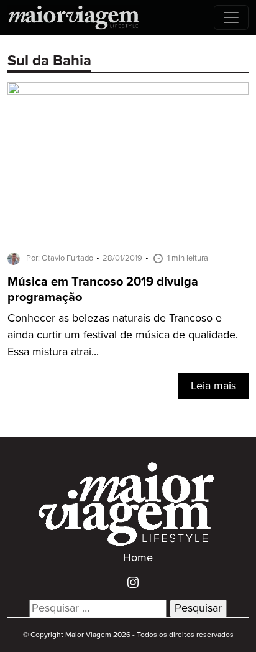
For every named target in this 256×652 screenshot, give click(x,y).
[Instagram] (128, 582)
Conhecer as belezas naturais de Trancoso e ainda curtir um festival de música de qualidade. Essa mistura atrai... (122, 335)
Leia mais (213, 386)
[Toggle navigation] (231, 17)
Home (138, 558)
